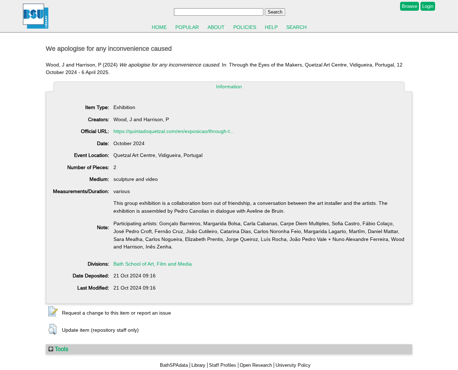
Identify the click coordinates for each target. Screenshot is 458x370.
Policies (244, 27)
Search (296, 27)
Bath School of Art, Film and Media (152, 264)
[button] (53, 311)
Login (427, 6)
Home (159, 27)
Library (198, 365)
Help (271, 27)
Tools (60, 349)
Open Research (256, 365)
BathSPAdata (174, 365)
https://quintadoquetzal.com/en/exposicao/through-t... (173, 131)
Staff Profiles (222, 365)
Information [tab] (229, 86)
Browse (409, 6)
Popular (187, 27)
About (216, 27)
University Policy (293, 365)
